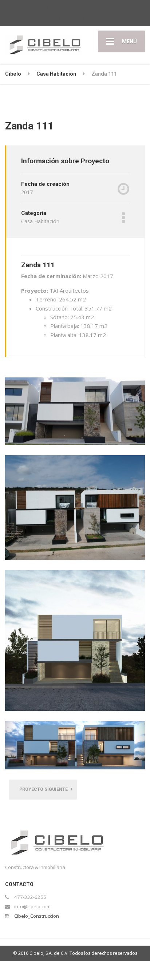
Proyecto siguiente (45, 789)
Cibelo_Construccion (36, 916)
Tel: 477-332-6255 (75, 19)
